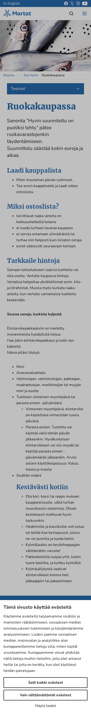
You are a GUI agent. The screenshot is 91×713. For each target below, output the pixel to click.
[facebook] (66, 3)
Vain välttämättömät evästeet (45, 695)
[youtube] (85, 3)
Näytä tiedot (45, 705)
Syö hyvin (31, 75)
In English (12, 3)
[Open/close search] (71, 13)
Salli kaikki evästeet (45, 682)
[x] (72, 3)
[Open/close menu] (84, 13)
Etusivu (9, 75)
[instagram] (78, 3)
